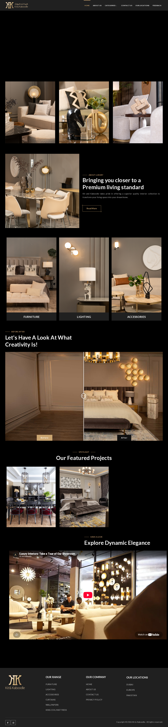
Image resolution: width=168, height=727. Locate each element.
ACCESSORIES (136, 316)
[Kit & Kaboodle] (16, 5)
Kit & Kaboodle (138, 722)
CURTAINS (51, 699)
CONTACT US (126, 5)
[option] (30, 112)
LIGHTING (84, 316)
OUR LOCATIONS (142, 5)
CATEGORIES (110, 5)
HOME (87, 5)
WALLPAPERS (52, 705)
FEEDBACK (157, 5)
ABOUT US (97, 5)
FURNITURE (31, 316)
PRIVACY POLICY (94, 699)
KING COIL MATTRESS (56, 710)
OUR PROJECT (30, 497)
